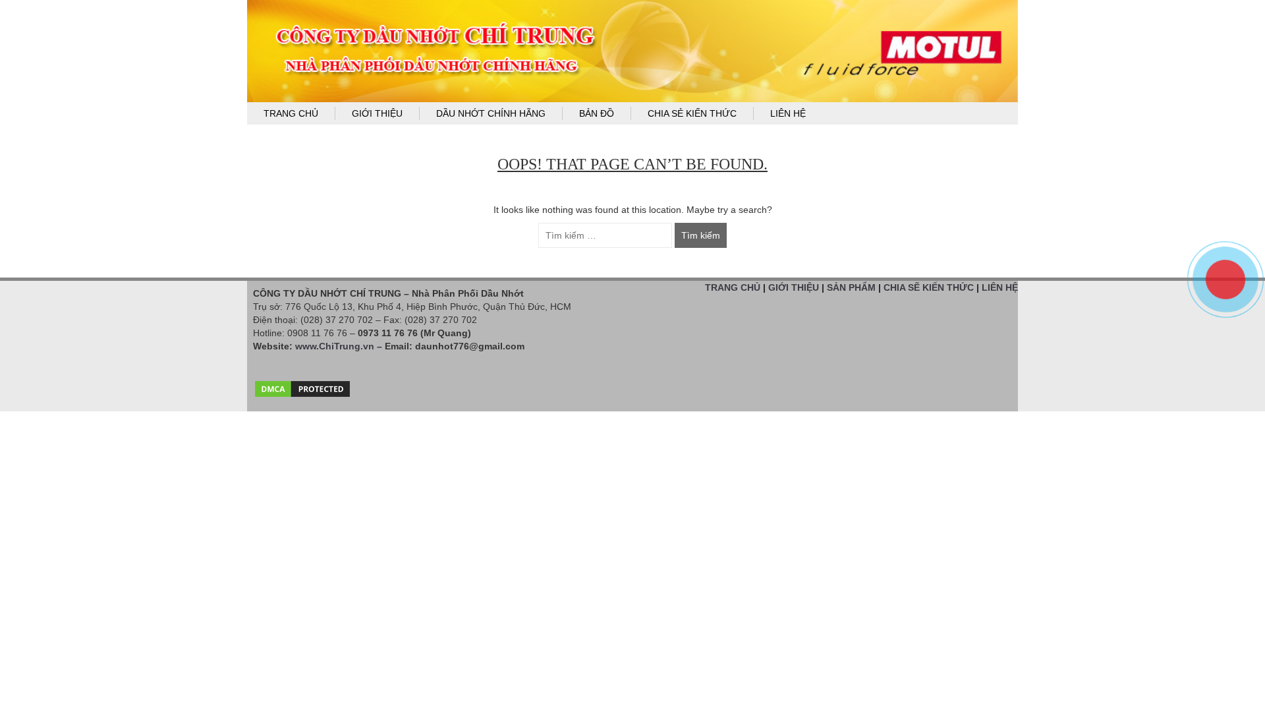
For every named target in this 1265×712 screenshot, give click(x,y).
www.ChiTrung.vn (334, 346)
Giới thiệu (377, 113)
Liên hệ (788, 113)
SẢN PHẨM (851, 287)
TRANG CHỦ (732, 287)
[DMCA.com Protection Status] (302, 385)
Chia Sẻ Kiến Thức (692, 113)
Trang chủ (291, 113)
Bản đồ (596, 113)
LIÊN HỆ (1000, 287)
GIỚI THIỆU (793, 287)
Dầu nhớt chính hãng (491, 113)
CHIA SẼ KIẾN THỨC (929, 287)
